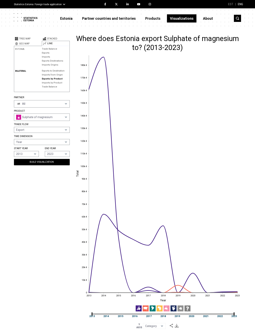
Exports (45, 53)
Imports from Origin (52, 74)
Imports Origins (50, 65)
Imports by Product (52, 82)
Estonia (66, 18)
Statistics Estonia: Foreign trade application (38, 4)
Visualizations (181, 18)
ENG (240, 4)
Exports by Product (52, 78)
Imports (46, 57)
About (208, 18)
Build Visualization (42, 162)
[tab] (28, 38)
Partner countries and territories (109, 18)
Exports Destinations (52, 61)
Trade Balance (49, 49)
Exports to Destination (53, 71)
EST (230, 4)
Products (152, 18)
